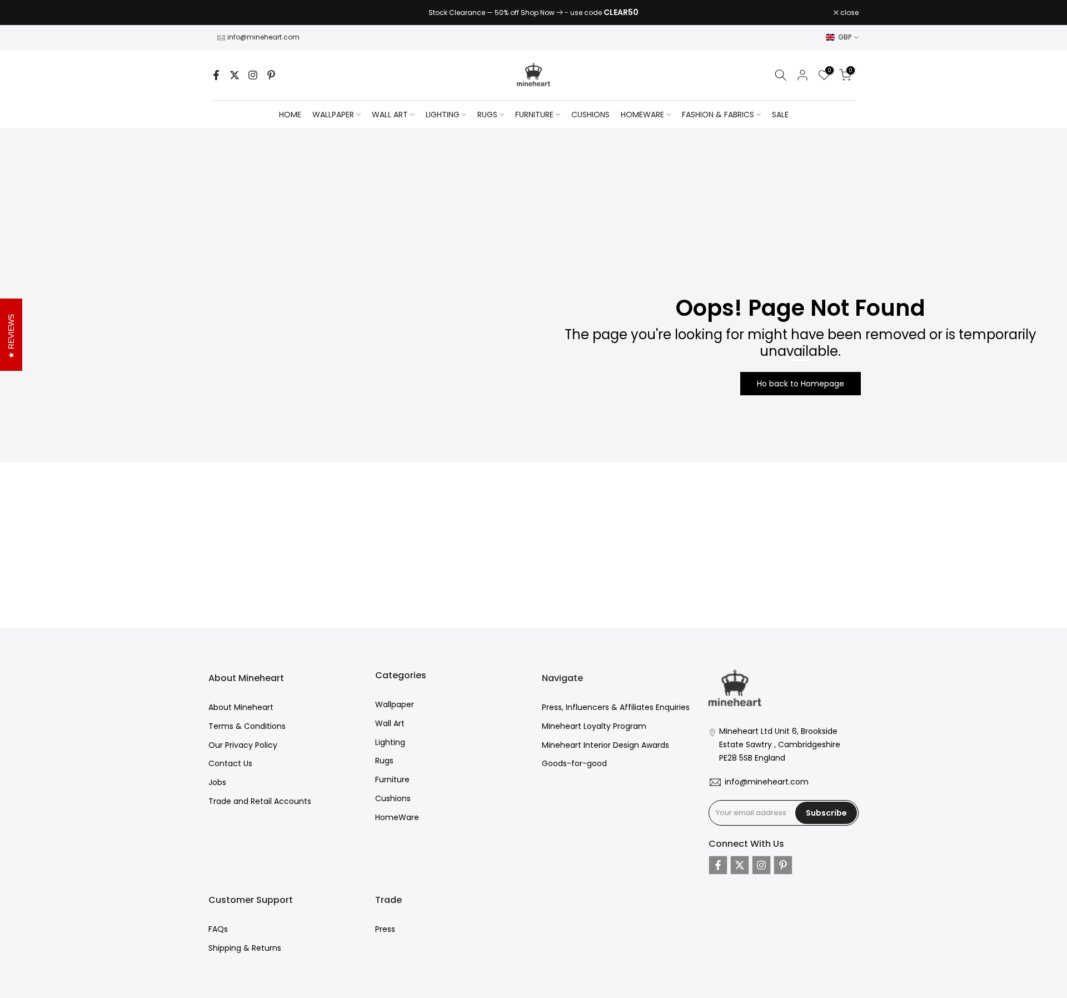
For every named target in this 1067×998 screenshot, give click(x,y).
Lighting (390, 741)
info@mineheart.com (263, 37)
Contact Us (230, 763)
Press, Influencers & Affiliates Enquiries (616, 707)
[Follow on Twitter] (235, 75)
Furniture (392, 779)
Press (385, 929)
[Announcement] (533, 12)
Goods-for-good (574, 763)
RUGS (487, 114)
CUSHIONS (590, 114)
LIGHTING (443, 114)
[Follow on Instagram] (253, 75)
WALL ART (390, 114)
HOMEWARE (642, 114)
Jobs (217, 782)
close (223, 12)
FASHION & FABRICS (718, 114)
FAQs (218, 929)
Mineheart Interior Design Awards (605, 744)
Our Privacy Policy (242, 744)
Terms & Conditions (247, 725)
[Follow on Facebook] (216, 75)
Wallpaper (394, 704)
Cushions (393, 797)
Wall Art (390, 722)
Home (290, 114)
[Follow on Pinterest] (271, 75)
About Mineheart (240, 707)
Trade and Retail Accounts (259, 800)
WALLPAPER (333, 114)
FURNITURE (534, 114)
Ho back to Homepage (800, 383)
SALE (780, 114)
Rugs (384, 760)
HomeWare (397, 816)
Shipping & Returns (244, 948)
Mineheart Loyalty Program (594, 725)
